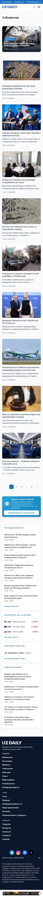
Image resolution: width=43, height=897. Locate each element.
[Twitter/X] (31, 852)
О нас (4, 796)
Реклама (6, 811)
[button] (34, 7)
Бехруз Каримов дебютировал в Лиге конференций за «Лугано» (20, 556)
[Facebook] (24, 852)
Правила (6, 800)
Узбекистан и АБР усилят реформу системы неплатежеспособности (18, 576)
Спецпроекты (19, 2)
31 (31, 487)
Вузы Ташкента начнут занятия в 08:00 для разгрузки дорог (20, 597)
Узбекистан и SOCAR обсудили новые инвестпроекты (20, 536)
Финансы (6, 765)
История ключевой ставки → (15, 658)
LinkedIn (6, 839)
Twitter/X (6, 835)
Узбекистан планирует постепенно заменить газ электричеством (19, 698)
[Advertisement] (21, 893)
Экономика (7, 761)
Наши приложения (10, 808)
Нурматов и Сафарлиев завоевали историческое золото (18, 566)
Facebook (6, 832)
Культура (6, 772)
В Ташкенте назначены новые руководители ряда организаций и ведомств (19, 719)
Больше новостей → (12, 606)
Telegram (6, 824)
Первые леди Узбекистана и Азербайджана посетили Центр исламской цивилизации (17, 676)
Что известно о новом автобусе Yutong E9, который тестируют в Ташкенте (20, 708)
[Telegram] (12, 852)
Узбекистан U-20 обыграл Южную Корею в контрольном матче (21, 688)
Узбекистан (7, 757)
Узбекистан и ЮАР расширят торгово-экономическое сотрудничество (20, 546)
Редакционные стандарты (14, 815)
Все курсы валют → (12, 637)
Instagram (6, 828)
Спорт (5, 776)
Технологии (7, 768)
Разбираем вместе (33, 2)
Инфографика (7, 2)
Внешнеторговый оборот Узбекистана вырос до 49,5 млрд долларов (20, 587)
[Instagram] (18, 852)
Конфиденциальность (12, 804)
